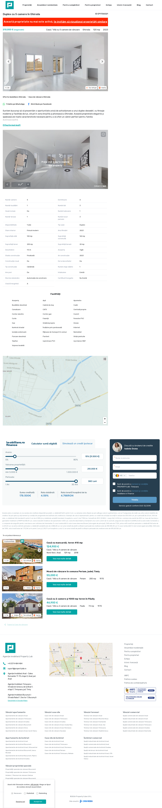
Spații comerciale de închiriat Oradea (97, 747)
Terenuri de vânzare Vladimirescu (96, 731)
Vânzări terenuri (91, 712)
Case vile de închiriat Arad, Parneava (58, 747)
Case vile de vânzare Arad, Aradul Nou (58, 725)
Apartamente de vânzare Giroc (17, 728)
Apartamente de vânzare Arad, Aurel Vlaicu (21, 731)
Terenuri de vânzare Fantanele (95, 722)
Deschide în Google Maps (17, 700)
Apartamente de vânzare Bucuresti (18, 725)
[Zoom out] (105, 422)
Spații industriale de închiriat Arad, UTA (98, 753)
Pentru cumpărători (71, 5)
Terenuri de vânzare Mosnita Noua (96, 719)
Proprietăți (27, 5)
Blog (139, 5)
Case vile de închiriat (54, 738)
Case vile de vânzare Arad (54, 716)
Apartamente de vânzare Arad (17, 716)
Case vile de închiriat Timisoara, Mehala (59, 753)
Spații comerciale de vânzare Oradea (136, 728)
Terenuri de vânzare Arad (93, 716)
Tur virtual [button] (92, 88)
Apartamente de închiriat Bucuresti (18, 744)
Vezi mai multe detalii (62, 558)
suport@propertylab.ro (17, 669)
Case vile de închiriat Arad (54, 741)
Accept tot (38, 802)
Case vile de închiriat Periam (55, 750)
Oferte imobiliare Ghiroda (14, 97)
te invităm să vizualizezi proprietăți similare (80, 21)
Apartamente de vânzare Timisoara (18, 719)
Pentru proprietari (93, 5)
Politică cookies (130, 679)
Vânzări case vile (52, 712)
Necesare (18, 793)
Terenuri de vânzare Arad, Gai (94, 725)
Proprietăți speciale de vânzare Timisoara (21, 772)
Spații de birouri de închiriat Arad (96, 750)
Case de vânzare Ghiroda (39, 97)
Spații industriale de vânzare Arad (135, 719)
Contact (149, 5)
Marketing (43, 793)
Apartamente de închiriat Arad (17, 741)
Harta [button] (103, 88)
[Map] (55, 391)
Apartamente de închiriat (17, 738)
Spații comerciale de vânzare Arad (135, 716)
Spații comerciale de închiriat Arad (96, 744)
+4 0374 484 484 (15, 663)
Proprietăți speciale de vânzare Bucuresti (21, 769)
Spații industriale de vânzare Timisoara (137, 725)
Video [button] (28, 588)
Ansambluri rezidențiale (47, 5)
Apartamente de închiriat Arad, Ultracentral (21, 747)
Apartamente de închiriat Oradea (17, 759)
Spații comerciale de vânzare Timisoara (137, 722)
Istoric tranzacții (124, 5)
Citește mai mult (12, 125)
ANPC (126, 676)
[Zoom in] (105, 419)
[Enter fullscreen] (105, 359)
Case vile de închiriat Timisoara (56, 744)
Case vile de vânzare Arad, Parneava (58, 728)
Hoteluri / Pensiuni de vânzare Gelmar (19, 775)
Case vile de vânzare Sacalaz (55, 731)
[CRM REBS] (86, 801)
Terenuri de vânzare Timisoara (95, 728)
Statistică (30, 793)
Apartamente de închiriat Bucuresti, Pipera (21, 756)
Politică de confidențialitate (135, 683)
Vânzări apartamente (15, 712)
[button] (8, 61)
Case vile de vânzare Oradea (55, 722)
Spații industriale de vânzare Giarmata (137, 731)
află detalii (35, 784)
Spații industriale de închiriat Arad (96, 741)
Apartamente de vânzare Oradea (17, 722)
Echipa (109, 5)
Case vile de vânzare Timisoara (56, 719)
